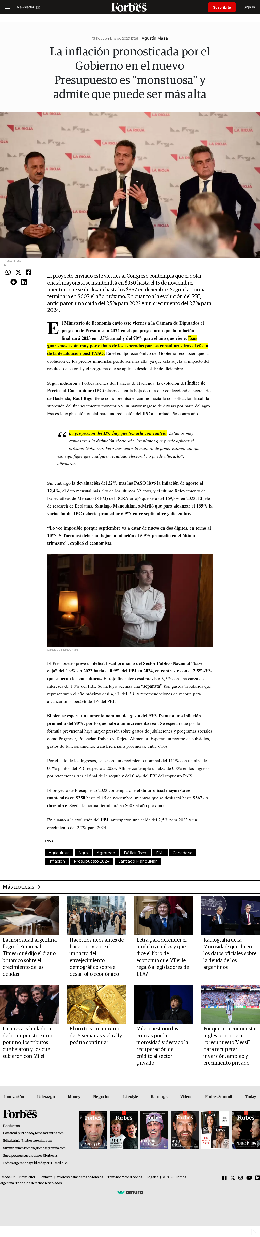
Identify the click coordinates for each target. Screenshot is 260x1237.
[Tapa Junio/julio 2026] (93, 1130)
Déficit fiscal (135, 852)
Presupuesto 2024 (91, 861)
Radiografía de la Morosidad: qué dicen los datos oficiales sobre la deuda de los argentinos (229, 954)
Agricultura (59, 852)
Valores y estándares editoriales (80, 1177)
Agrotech (106, 852)
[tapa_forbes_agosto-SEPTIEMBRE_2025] (245, 1130)
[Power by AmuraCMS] (130, 1192)
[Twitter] (18, 272)
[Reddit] (13, 282)
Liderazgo (46, 1097)
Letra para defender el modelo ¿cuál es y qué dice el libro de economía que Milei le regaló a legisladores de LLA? (162, 957)
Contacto (46, 1177)
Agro (83, 852)
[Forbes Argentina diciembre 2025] (184, 1130)
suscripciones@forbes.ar (40, 1155)
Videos (186, 1097)
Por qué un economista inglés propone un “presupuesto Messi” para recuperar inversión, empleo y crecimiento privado (229, 1046)
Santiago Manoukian (138, 861)
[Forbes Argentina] (130, 7)
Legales (152, 1177)
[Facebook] (28, 272)
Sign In (249, 7)
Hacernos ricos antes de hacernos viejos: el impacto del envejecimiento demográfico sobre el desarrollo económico (97, 957)
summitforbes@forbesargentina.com (40, 1148)
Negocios (101, 1097)
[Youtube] (249, 1178)
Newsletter (27, 1177)
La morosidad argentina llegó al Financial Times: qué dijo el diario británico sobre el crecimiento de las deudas (30, 957)
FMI (160, 852)
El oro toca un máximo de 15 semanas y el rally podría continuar (96, 1035)
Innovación (14, 1097)
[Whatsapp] (8, 272)
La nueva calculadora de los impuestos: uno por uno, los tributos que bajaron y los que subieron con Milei (27, 1042)
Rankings (159, 1097)
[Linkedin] (24, 282)
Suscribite (222, 7)
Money (74, 1097)
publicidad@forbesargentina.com (41, 1133)
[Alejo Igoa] (154, 1130)
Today (250, 1097)
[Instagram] (240, 1178)
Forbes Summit (218, 1097)
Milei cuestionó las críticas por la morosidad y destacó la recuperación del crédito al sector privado (162, 1046)
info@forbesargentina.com (33, 1140)
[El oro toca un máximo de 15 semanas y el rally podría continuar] (96, 1004)
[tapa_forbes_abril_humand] (123, 1130)
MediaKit (8, 1177)
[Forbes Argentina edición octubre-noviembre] (215, 1130)
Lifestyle (130, 1097)
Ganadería (182, 852)
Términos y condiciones (124, 1177)
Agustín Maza (155, 38)
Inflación (56, 861)
